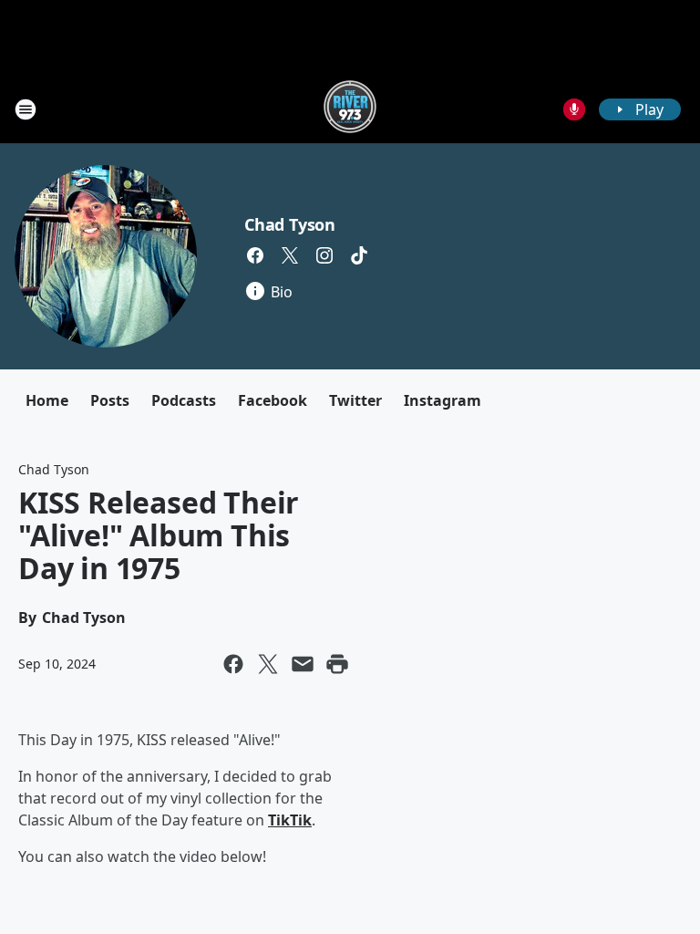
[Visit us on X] (290, 255)
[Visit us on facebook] (255, 255)
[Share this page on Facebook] (233, 664)
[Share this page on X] (268, 664)
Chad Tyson (289, 224)
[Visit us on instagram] (324, 255)
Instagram (442, 400)
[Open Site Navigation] (25, 109)
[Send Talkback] (574, 109)
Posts (109, 400)
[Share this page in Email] (302, 664)
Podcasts (183, 400)
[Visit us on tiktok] (359, 255)
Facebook (272, 400)
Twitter (355, 400)
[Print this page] (337, 664)
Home (47, 400)
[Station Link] (350, 109)
